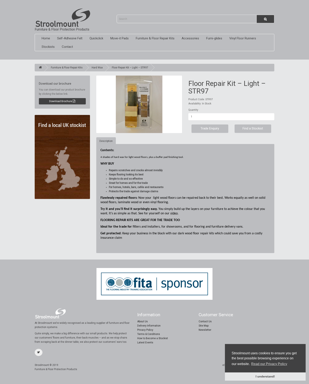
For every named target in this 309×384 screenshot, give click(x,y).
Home (46, 38)
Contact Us (205, 321)
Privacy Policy (145, 329)
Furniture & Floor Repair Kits (155, 38)
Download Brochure (61, 101)
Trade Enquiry (210, 128)
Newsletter (205, 329)
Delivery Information (149, 325)
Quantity (193, 109)
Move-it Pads (119, 38)
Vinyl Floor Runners (242, 38)
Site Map (204, 325)
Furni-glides (214, 38)
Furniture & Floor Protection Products (62, 29)
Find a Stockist (253, 128)
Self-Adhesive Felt (69, 38)
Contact (67, 47)
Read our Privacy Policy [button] (269, 364)
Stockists (48, 47)
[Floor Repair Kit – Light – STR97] (139, 104)
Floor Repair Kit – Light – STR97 (130, 67)
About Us (142, 321)
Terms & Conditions (148, 334)
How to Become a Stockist (152, 338)
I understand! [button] (265, 376)
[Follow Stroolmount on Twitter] (38, 352)
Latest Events (145, 342)
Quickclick (96, 38)
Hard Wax (97, 67)
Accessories (190, 38)
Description (106, 141)
